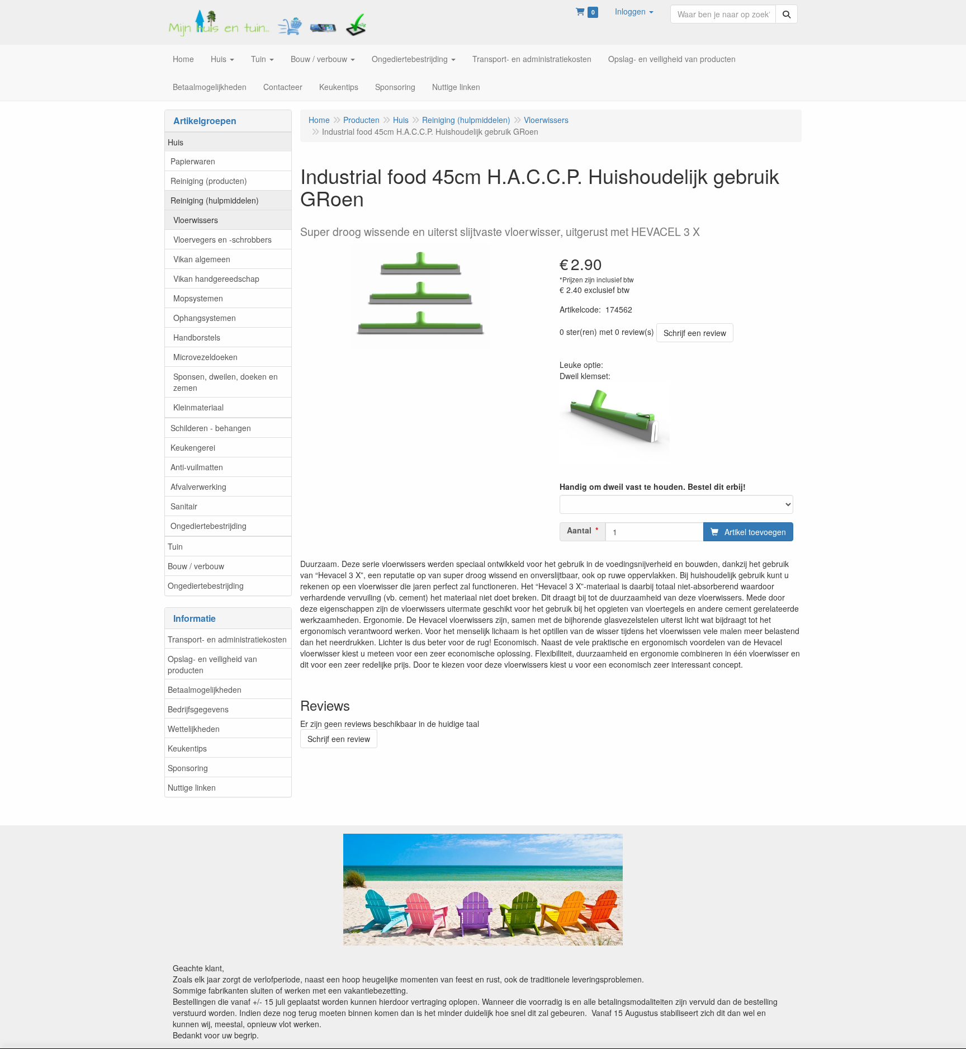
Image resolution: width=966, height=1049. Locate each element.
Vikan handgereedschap (216, 278)
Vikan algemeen (201, 258)
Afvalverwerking (198, 486)
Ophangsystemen (204, 317)
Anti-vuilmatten (197, 466)
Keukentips (187, 748)
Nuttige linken (192, 787)
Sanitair (184, 506)
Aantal (579, 530)
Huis (175, 142)
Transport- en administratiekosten (227, 639)
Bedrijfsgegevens (198, 709)
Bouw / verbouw (196, 565)
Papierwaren (193, 161)
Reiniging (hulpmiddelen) (215, 200)
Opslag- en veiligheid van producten (212, 664)
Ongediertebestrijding (209, 525)
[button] (634, 11)
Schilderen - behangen (211, 427)
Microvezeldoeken (205, 356)
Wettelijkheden (194, 728)
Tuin (175, 546)
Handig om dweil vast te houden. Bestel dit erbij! (653, 486)
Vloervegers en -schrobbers (222, 239)
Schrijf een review (695, 332)
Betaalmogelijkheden (205, 689)
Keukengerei (193, 447)
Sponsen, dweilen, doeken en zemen (225, 382)
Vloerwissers (195, 219)
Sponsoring (188, 767)
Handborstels (196, 337)
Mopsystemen (198, 298)
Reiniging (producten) (209, 180)
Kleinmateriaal (198, 407)
